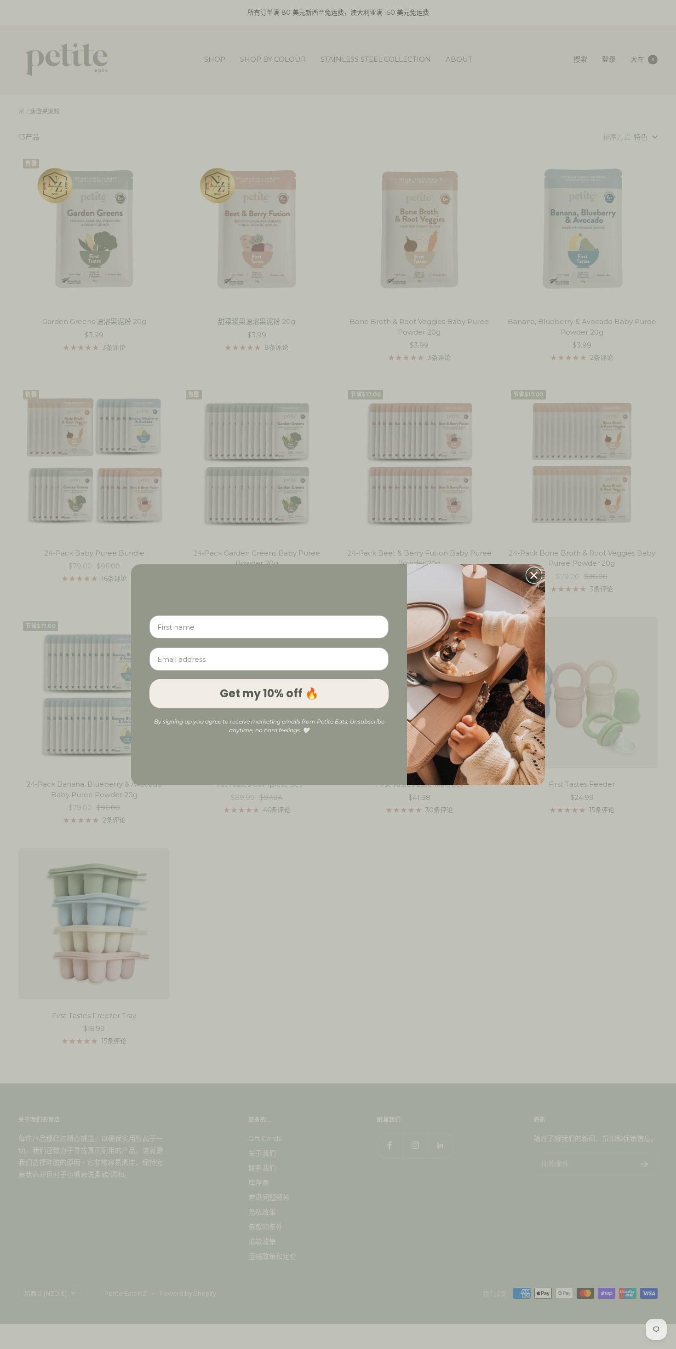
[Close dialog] (534, 575)
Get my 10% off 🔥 (269, 693)
